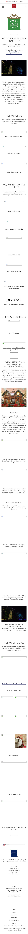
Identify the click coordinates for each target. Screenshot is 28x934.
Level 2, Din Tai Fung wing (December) (14, 304)
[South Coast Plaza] (14, 6)
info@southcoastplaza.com (14, 874)
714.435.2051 (13, 52)
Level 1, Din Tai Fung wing (14, 153)
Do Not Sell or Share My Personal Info (14, 926)
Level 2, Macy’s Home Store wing (14, 136)
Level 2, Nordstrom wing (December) (14, 229)
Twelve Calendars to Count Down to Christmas (14, 684)
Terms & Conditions (14, 920)
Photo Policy (14, 917)
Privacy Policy (14, 915)
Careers (14, 912)
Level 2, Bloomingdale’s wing (14, 172)
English (7, 844)
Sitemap (14, 923)
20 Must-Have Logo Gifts (14, 794)
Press (14, 909)
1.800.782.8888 (14, 872)
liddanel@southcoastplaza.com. (14, 54)
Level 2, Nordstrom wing (14, 211)
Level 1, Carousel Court (14, 254)
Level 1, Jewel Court (14, 333)
